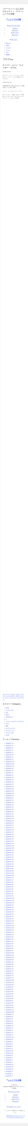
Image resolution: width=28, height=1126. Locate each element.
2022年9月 (8, 850)
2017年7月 (8, 991)
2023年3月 (8, 836)
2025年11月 (9, 763)
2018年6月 (8, 966)
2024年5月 (8, 804)
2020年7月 (8, 909)
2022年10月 (9, 848)
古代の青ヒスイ (9, 717)
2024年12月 (9, 788)
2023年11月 (9, 818)
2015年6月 (8, 1041)
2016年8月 (8, 1016)
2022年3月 (8, 864)
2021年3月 (8, 891)
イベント (8, 50)
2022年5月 (8, 859)
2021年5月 (8, 886)
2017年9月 (8, 987)
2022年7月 (8, 854)
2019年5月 (8, 941)
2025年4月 (8, 779)
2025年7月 (8, 772)
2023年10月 (9, 820)
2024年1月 (8, 813)
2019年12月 (9, 925)
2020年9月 (8, 905)
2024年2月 (8, 811)
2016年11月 (9, 1009)
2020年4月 (8, 916)
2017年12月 (9, 980)
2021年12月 (9, 870)
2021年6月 (8, 884)
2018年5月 (8, 968)
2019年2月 (8, 948)
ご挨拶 (7, 45)
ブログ (7, 52)
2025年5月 (8, 777)
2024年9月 (8, 795)
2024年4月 (8, 807)
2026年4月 (8, 752)
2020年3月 (8, 918)
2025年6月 (8, 775)
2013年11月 (9, 1066)
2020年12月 (9, 898)
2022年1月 (8, 868)
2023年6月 (8, 829)
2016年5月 (8, 1023)
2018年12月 (9, 952)
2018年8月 (8, 962)
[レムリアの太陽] (13, 19)
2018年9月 (8, 959)
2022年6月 (8, 857)
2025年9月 (8, 768)
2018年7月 (8, 964)
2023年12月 (9, 816)
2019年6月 (8, 939)
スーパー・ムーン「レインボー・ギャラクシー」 (13, 697)
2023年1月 (8, 841)
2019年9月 (8, 932)
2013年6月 (8, 1073)
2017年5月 (8, 996)
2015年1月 (8, 1048)
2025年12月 (9, 761)
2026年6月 (8, 747)
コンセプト (8, 47)
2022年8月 (8, 852)
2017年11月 (8, 982)
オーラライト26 (10, 732)
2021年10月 (9, 875)
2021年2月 (8, 893)
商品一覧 (8, 43)
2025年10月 (9, 766)
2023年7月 (8, 827)
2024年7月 (8, 800)
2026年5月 (8, 750)
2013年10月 (9, 1069)
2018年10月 (9, 957)
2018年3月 (8, 973)
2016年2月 (8, 1030)
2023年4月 (8, 834)
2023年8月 (8, 825)
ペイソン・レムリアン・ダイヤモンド (15, 721)
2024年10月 (9, 793)
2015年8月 (8, 1039)
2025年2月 (8, 784)
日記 (7, 712)
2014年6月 (8, 1055)
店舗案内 (8, 54)
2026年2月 (8, 757)
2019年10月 (9, 930)
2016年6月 (8, 1021)
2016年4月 (8, 1025)
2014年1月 (8, 1062)
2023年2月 (8, 839)
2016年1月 (8, 1032)
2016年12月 (9, 1007)
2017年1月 (8, 1005)
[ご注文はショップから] (14, 1107)
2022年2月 (8, 866)
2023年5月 (8, 832)
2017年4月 (8, 998)
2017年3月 (8, 1000)
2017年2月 (8, 1003)
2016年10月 (9, 1012)
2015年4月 (8, 1044)
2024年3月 (8, 809)
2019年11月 (9, 927)
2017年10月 (9, 984)
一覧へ (17, 696)
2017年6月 (8, 993)
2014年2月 (8, 1059)
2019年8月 (8, 934)
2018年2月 (8, 975)
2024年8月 (8, 798)
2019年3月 (8, 946)
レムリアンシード (10, 730)
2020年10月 (9, 902)
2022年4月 (8, 861)
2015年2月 (8, 1046)
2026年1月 (8, 759)
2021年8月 (8, 880)
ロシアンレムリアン (10, 728)
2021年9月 (8, 877)
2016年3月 (8, 1028)
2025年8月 (8, 770)
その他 (7, 735)
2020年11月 (9, 900)
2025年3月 (8, 782)
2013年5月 (8, 1075)
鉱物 (7, 725)
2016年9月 (8, 1014)
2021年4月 (8, 889)
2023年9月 (8, 823)
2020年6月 (8, 911)
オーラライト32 (10, 710)
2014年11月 (9, 1053)
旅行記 (7, 714)
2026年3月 (8, 754)
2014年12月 (9, 1050)
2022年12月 (9, 843)
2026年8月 (8, 743)
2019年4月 (8, 943)
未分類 (7, 707)
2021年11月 (8, 873)
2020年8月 (8, 907)
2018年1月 (8, 977)
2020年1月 (8, 923)
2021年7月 (8, 882)
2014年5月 (8, 1057)
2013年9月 (8, 1071)
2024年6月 (8, 802)
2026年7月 (8, 745)
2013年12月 (9, 1064)
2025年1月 (8, 786)
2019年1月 (8, 950)
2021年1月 (8, 895)
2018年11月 (9, 955)
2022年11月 (9, 845)
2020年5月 (8, 914)
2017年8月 (8, 989)
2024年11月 (9, 791)
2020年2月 (8, 921)
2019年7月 (8, 936)
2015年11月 (9, 1034)
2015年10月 (9, 1037)
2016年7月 (8, 1018)
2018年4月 (8, 971)
